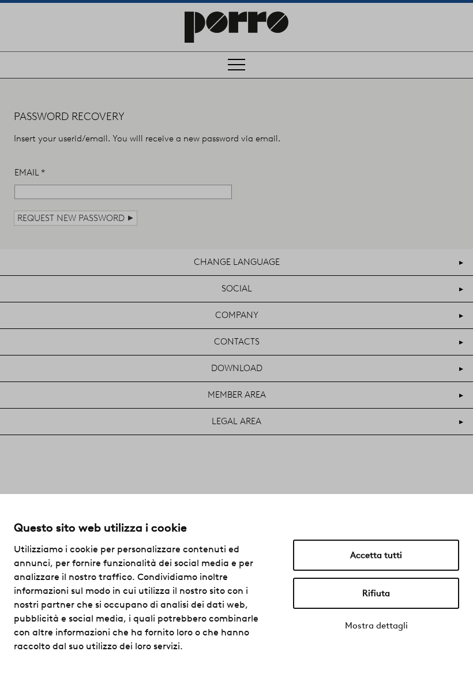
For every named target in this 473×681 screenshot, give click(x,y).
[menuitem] (236, 262)
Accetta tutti (376, 555)
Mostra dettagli (376, 625)
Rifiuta (376, 593)
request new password (75, 217)
